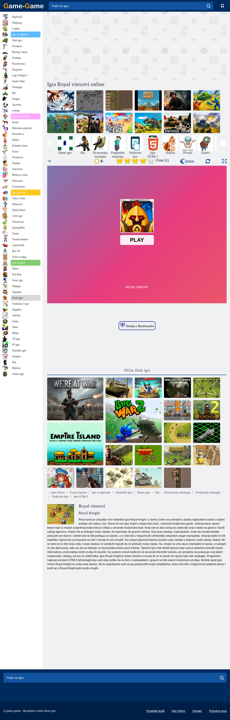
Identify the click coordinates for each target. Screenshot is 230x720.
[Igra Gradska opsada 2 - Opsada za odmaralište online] (206, 410)
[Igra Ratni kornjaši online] (206, 388)
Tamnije (189, 161)
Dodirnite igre (60, 496)
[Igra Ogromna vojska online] (148, 455)
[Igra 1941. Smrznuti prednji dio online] (119, 478)
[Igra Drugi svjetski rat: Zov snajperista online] (177, 388)
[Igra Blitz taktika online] (177, 455)
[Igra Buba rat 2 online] (134, 421)
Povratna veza (218, 711)
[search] (208, 6)
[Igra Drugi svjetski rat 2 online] (177, 100)
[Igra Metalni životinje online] (148, 478)
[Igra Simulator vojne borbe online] (119, 388)
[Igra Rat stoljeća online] (148, 100)
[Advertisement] (92, 45)
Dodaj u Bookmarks (139, 326)
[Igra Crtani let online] (60, 478)
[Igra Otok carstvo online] (75, 444)
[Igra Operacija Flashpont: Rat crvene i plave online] (206, 100)
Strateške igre (123, 492)
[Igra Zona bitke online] (89, 478)
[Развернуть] (224, 161)
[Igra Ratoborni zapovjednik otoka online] (148, 388)
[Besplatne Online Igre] (23, 5)
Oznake (197, 711)
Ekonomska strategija (177, 492)
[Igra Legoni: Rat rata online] (119, 123)
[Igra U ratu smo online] (75, 399)
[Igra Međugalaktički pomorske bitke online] (206, 433)
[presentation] (50, 143)
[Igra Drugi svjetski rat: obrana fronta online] (119, 100)
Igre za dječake (101, 492)
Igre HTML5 (80, 496)
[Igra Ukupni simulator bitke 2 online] (148, 123)
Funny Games (78, 492)
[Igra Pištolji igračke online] (177, 478)
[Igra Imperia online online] (119, 455)
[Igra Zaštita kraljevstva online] (177, 433)
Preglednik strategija (208, 492)
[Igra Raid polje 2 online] (89, 123)
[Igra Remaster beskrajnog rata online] (206, 123)
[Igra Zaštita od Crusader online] (206, 455)
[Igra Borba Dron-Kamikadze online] (177, 123)
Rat (156, 492)
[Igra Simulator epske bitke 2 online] (60, 123)
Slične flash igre (137, 370)
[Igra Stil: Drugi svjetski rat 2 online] (89, 100)
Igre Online (58, 492)
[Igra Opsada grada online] (177, 410)
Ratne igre (143, 492)
